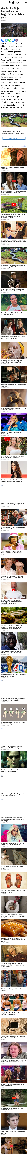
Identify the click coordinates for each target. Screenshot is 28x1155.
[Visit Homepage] (14, 2)
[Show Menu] (2, 2)
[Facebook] (2, 40)
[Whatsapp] (9, 40)
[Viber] (16, 40)
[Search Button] (26, 2)
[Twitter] (6, 40)
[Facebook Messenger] (13, 40)
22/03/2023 (3, 20)
